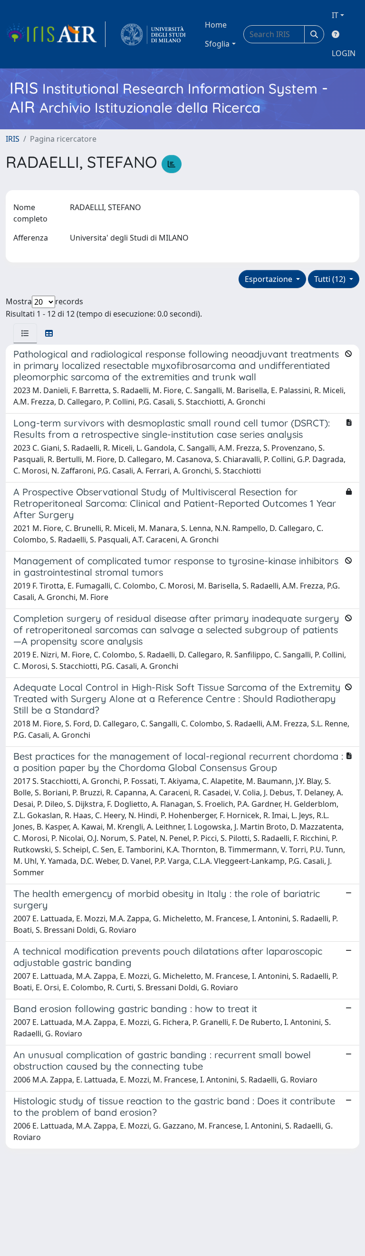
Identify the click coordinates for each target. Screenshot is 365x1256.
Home (216, 24)
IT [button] (335, 15)
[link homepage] (56, 34)
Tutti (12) (330, 279)
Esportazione (269, 279)
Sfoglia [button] (217, 44)
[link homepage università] (153, 34)
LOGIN (343, 53)
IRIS (12, 139)
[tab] (25, 333)
